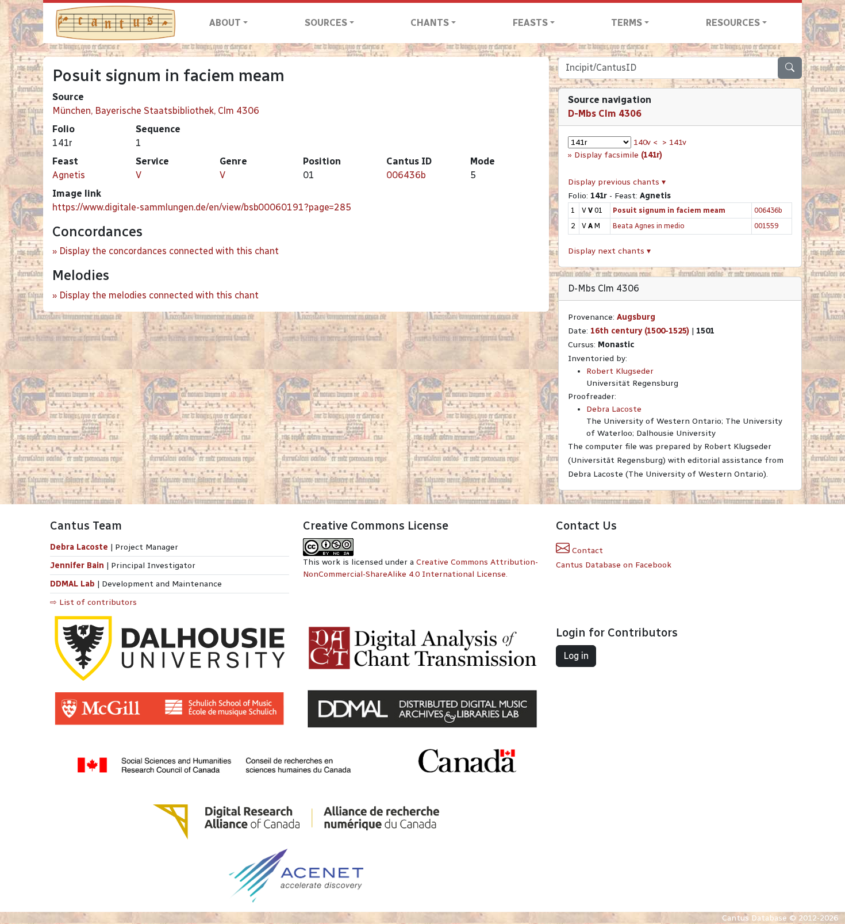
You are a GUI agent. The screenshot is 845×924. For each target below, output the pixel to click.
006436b (406, 175)
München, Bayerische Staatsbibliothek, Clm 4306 (155, 110)
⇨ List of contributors (93, 602)
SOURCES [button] (326, 22)
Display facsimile (618, 155)
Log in (576, 655)
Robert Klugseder (620, 371)
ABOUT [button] (225, 22)
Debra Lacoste (614, 409)
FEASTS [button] (530, 22)
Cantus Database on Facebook (613, 565)
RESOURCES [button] (733, 22)
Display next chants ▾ (609, 251)
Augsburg (636, 317)
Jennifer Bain (78, 565)
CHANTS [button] (429, 22)
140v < (645, 142)
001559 (766, 225)
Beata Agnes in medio (649, 225)
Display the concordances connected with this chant (169, 251)
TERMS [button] (626, 22)
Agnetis (68, 175)
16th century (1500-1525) (639, 331)
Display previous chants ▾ (617, 182)
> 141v (674, 142)
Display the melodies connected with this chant (159, 295)
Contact (586, 550)
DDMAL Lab (72, 584)
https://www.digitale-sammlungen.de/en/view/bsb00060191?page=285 (201, 207)
